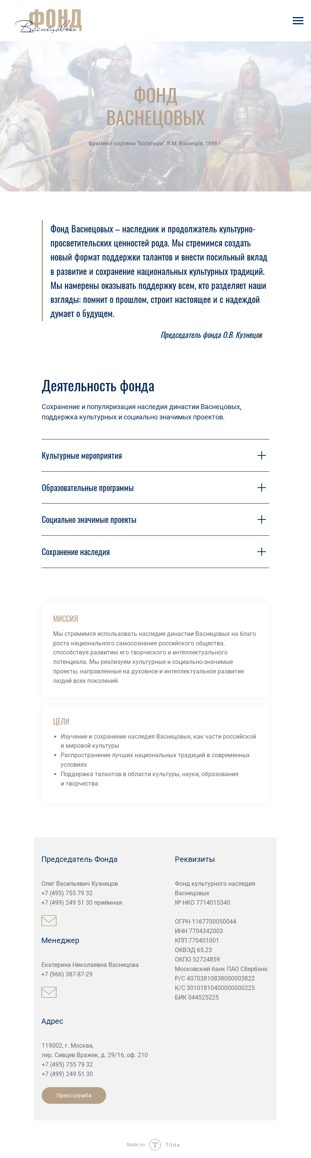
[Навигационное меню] (298, 21)
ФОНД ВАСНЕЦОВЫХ (155, 105)
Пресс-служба (74, 1095)
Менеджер (60, 940)
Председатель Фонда (79, 859)
